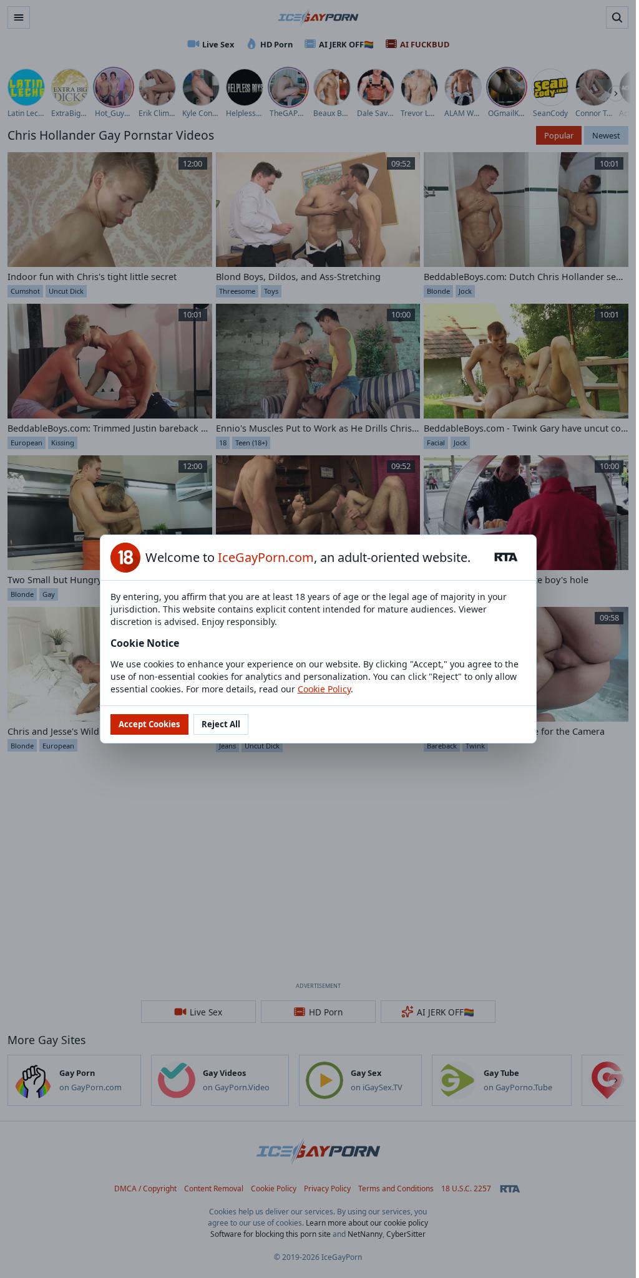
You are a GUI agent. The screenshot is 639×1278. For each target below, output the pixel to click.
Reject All (221, 724)
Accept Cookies (149, 724)
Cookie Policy (324, 689)
